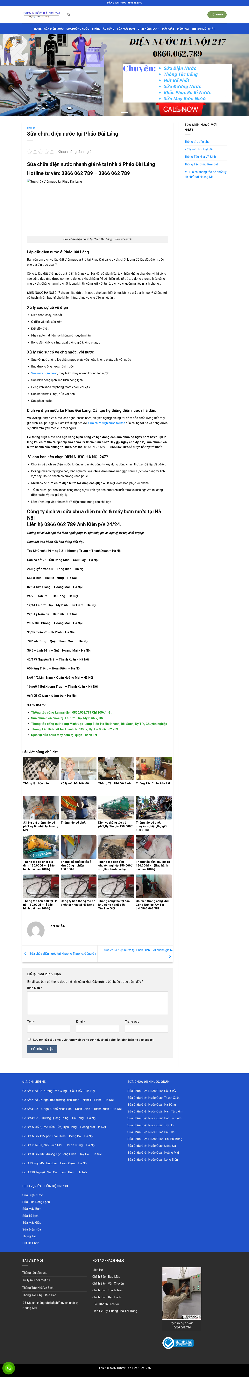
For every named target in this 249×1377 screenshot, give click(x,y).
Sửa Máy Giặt (31, 1222)
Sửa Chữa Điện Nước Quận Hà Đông (151, 1104)
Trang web (132, 1021)
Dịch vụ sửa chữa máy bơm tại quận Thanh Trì (64, 735)
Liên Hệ (97, 1270)
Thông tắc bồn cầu (197, 142)
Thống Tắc (29, 1236)
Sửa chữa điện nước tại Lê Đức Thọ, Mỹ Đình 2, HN (67, 718)
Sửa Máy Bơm (31, 1209)
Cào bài (31, 128)
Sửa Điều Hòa (31, 1229)
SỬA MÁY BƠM (126, 28)
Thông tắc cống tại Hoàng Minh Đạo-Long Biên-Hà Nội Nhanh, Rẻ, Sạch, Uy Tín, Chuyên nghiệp (99, 724)
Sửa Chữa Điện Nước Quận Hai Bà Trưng (154, 1139)
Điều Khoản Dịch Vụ (105, 1304)
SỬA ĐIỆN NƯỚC (54, 28)
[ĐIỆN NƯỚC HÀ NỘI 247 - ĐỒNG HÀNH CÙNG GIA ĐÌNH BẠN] (41, 14)
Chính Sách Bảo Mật (106, 1276)
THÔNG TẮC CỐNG (103, 28)
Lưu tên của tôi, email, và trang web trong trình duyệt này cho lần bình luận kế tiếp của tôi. (93, 1039)
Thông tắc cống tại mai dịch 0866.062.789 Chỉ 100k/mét (71, 712)
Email (81, 1021)
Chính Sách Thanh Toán (107, 1290)
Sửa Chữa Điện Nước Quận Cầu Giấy (151, 1091)
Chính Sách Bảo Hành (106, 1297)
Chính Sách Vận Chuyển (108, 1283)
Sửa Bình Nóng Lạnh (36, 1202)
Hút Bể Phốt (30, 1243)
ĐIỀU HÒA (183, 28)
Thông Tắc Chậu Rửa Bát (201, 164)
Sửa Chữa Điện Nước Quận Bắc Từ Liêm (154, 1118)
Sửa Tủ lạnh (30, 1216)
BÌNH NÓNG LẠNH (148, 28)
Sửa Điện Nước (32, 1195)
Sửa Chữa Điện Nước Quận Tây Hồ (150, 1125)
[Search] (68, 14)
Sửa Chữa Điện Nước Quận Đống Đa (151, 1146)
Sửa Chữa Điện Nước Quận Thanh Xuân (153, 1098)
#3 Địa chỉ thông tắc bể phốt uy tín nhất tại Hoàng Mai (206, 174)
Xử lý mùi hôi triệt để (198, 149)
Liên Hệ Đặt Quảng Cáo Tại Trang (114, 1311)
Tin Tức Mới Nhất (203, 28)
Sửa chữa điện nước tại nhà (106, 423)
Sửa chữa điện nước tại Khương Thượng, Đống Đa (62, 953)
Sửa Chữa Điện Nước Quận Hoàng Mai (153, 1152)
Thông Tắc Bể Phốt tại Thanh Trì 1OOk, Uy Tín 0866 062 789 (74, 729)
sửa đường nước (77, 28)
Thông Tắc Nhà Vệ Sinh (200, 157)
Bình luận (34, 988)
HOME (37, 28)
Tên (31, 1021)
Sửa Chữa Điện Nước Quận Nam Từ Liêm (154, 1111)
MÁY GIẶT (168, 28)
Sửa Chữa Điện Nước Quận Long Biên (152, 1159)
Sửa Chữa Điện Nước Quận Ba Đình (150, 1132)
